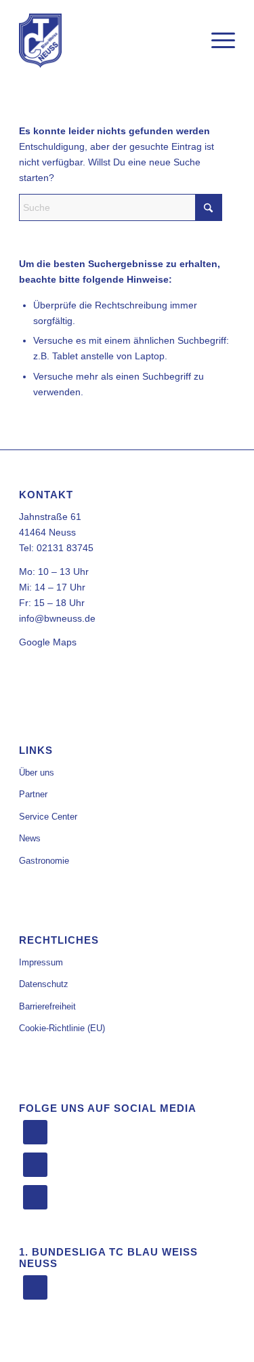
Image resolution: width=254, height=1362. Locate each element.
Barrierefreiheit (47, 1006)
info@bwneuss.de (57, 618)
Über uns (36, 772)
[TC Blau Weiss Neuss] (105, 41)
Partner (33, 794)
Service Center (48, 817)
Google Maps (48, 642)
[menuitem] (216, 41)
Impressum (41, 962)
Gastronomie (44, 861)
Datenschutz (43, 984)
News (30, 838)
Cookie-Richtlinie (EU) (62, 1028)
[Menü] (216, 41)
